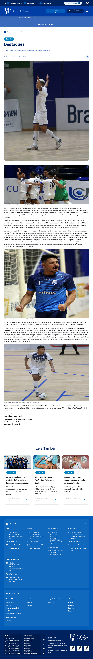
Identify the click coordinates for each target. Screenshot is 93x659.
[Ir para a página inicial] (12, 11)
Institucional (10, 602)
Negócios (51, 602)
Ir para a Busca (43, 3)
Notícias (22, 32)
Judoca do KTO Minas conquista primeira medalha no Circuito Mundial (75, 480)
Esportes (71, 608)
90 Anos (8, 605)
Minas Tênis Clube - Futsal (11, 643)
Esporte (9, 39)
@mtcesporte (27, 645)
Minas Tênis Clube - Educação (12, 650)
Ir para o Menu (28, 3)
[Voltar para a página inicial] (79, 637)
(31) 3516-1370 (52, 638)
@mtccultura (27, 647)
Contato (8, 621)
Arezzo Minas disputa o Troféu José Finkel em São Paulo (45, 480)
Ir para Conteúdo (12, 3)
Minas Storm (8, 651)
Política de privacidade (13, 613)
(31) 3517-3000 (75, 541)
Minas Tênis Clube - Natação (12, 645)
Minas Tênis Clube (9, 638)
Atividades (72, 599)
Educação (71, 605)
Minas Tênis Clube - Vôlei (11, 647)
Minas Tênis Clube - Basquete (12, 653)
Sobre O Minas (11, 599)
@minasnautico (28, 640)
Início (14, 32)
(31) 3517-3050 (54, 547)
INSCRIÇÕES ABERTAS (45, 25)
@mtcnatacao (28, 642)
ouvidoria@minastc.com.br (55, 640)
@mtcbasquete (28, 650)
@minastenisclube (29, 638)
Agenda (29, 602)
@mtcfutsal (27, 643)
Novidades (30, 599)
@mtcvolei (27, 648)
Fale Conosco (11, 617)
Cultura (70, 602)
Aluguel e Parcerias (54, 599)
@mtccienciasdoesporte (30, 653)
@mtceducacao (28, 651)
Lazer (70, 611)
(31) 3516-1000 (13, 541)
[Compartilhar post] (87, 57)
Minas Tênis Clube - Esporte (12, 648)
